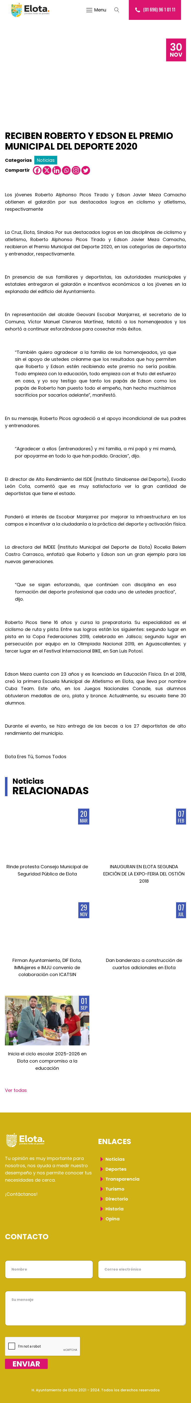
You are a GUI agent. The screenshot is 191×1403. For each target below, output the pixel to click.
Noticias (46, 160)
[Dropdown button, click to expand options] (119, 9)
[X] (47, 170)
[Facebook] (37, 170)
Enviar (26, 1364)
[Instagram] (76, 170)
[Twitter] (85, 170)
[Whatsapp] (66, 170)
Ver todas (16, 1090)
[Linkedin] (56, 170)
